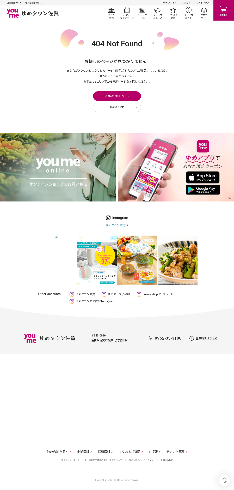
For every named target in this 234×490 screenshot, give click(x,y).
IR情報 (153, 452)
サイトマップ (203, 3)
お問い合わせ (167, 460)
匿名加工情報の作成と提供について (105, 460)
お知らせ (186, 3)
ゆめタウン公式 (115, 225)
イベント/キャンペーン (127, 13)
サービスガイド (188, 13)
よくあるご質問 (129, 452)
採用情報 (104, 452)
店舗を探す (117, 107)
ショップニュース (157, 13)
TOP (224, 480)
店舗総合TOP (13, 3)
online (223, 10)
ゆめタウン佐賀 (85, 294)
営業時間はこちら (207, 338)
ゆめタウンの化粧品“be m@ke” (95, 301)
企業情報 (83, 452)
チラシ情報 (111, 13)
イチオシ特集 (173, 13)
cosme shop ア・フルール (158, 294)
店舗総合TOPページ (117, 96)
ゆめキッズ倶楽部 (119, 294)
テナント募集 (175, 452)
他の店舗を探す (32, 3)
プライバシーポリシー (71, 460)
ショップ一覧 (142, 13)
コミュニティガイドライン (141, 460)
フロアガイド (204, 13)
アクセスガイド (169, 3)
